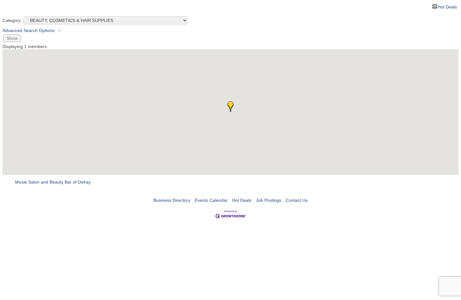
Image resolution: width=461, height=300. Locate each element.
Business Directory (171, 200)
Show (12, 38)
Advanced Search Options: (29, 30)
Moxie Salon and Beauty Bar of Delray (53, 182)
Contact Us (297, 200)
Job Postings (268, 200)
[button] (230, 106)
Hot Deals (447, 6)
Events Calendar (211, 200)
